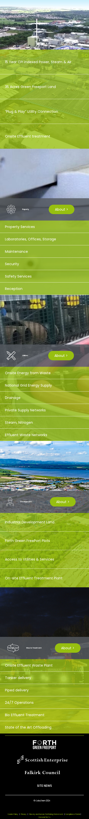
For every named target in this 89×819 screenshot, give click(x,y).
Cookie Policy (13, 814)
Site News (44, 786)
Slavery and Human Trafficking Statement (47, 814)
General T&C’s (44, 817)
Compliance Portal (72, 814)
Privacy (23, 814)
